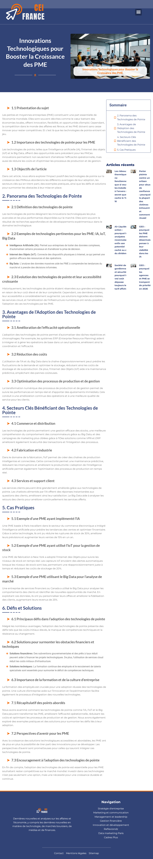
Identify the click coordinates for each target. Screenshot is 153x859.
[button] (138, 12)
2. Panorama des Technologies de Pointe (131, 117)
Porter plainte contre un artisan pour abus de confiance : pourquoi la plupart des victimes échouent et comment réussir (144, 194)
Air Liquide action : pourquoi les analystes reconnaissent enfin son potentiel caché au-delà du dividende (122, 240)
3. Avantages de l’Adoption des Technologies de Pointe (131, 128)
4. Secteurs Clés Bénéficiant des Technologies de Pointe (131, 141)
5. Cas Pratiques (126, 149)
